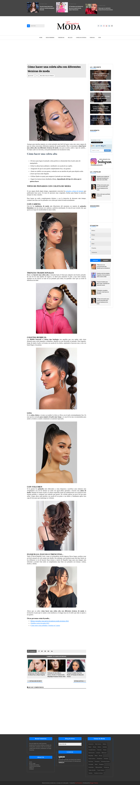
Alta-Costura (98, 744)
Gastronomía (91, 752)
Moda (93, 239)
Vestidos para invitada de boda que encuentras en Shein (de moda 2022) (103, 178)
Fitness (93, 235)
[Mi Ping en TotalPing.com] (61, 763)
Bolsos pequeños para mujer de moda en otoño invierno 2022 (50, 621)
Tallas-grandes (98, 767)
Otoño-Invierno (91, 758)
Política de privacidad (34, 766)
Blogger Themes (94, 783)
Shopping (94, 248)
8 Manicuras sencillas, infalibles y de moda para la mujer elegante (37, 673)
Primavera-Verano (105, 761)
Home (40, 37)
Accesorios (91, 744)
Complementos (92, 749)
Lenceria (98, 752)
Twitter (99, 145)
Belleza (70, 37)
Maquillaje (90, 755)
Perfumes (90, 761)
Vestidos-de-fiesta (98, 773)
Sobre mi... (31, 767)
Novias (100, 755)
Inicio (30, 762)
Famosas (92, 37)
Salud (93, 243)
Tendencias (61, 37)
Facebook (104, 146)
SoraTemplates (78, 783)
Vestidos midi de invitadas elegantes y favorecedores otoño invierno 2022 (103, 275)
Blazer (89, 747)
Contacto (31, 769)
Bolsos (99, 747)
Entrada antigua (79, 681)
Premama (97, 761)
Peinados (52, 75)
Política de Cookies (34, 765)
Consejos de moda (81, 37)
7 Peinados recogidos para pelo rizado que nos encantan (103, 292)
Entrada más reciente (35, 681)
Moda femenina (50, 37)
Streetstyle (91, 767)
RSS (93, 145)
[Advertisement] (70, 50)
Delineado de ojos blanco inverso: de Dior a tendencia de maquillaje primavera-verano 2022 (56, 674)
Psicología (90, 764)
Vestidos (90, 773)
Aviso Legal (32, 763)
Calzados (105, 747)
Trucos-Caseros (100, 770)
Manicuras (104, 752)
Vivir (99, 37)
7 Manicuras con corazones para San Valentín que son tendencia (103, 266)
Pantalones (99, 758)
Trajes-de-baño (92, 770)
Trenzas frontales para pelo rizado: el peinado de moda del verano (75, 674)
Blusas (94, 747)
